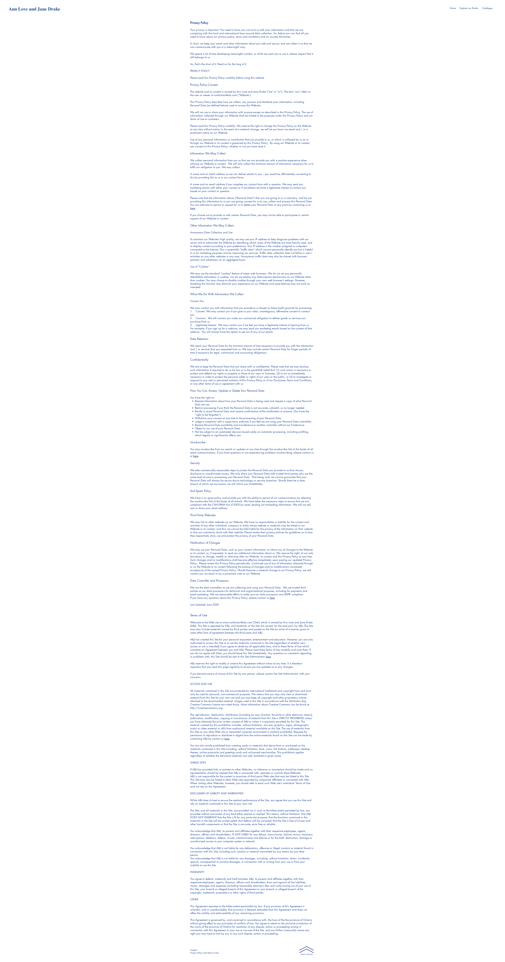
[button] (469, 8)
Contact (193, 950)
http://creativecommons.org (206, 708)
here (192, 208)
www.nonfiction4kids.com (237, 622)
